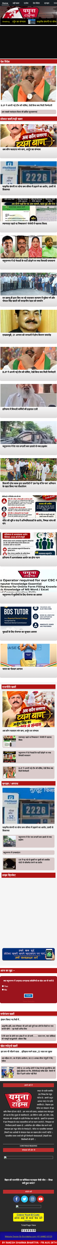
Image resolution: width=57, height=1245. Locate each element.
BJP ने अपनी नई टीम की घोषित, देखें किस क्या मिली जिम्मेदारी (26, 105)
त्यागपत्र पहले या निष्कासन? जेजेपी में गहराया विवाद (24, 223)
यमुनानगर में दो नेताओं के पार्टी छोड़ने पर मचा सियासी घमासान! (28, 260)
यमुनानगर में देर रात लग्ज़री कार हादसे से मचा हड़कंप (24, 446)
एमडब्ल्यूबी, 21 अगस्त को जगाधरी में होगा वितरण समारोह (26, 334)
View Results (28, 1001)
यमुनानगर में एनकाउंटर (11, 852)
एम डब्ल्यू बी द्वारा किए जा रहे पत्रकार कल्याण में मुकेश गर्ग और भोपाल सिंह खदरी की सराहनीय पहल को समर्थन (28, 299)
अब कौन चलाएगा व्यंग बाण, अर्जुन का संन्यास (21, 149)
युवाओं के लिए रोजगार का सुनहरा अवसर (19, 631)
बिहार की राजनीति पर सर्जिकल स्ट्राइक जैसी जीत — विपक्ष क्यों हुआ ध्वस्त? (29, 1181)
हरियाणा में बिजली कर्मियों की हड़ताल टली (20, 409)
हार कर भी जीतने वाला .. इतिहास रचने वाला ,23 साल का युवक (26, 1051)
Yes (6, 986)
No (5, 990)
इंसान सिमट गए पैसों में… (11, 1019)
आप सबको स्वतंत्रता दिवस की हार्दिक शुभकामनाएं (19, 112)
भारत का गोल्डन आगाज (12, 668)
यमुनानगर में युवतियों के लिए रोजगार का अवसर (22, 594)
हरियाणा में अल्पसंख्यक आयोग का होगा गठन (21, 557)
